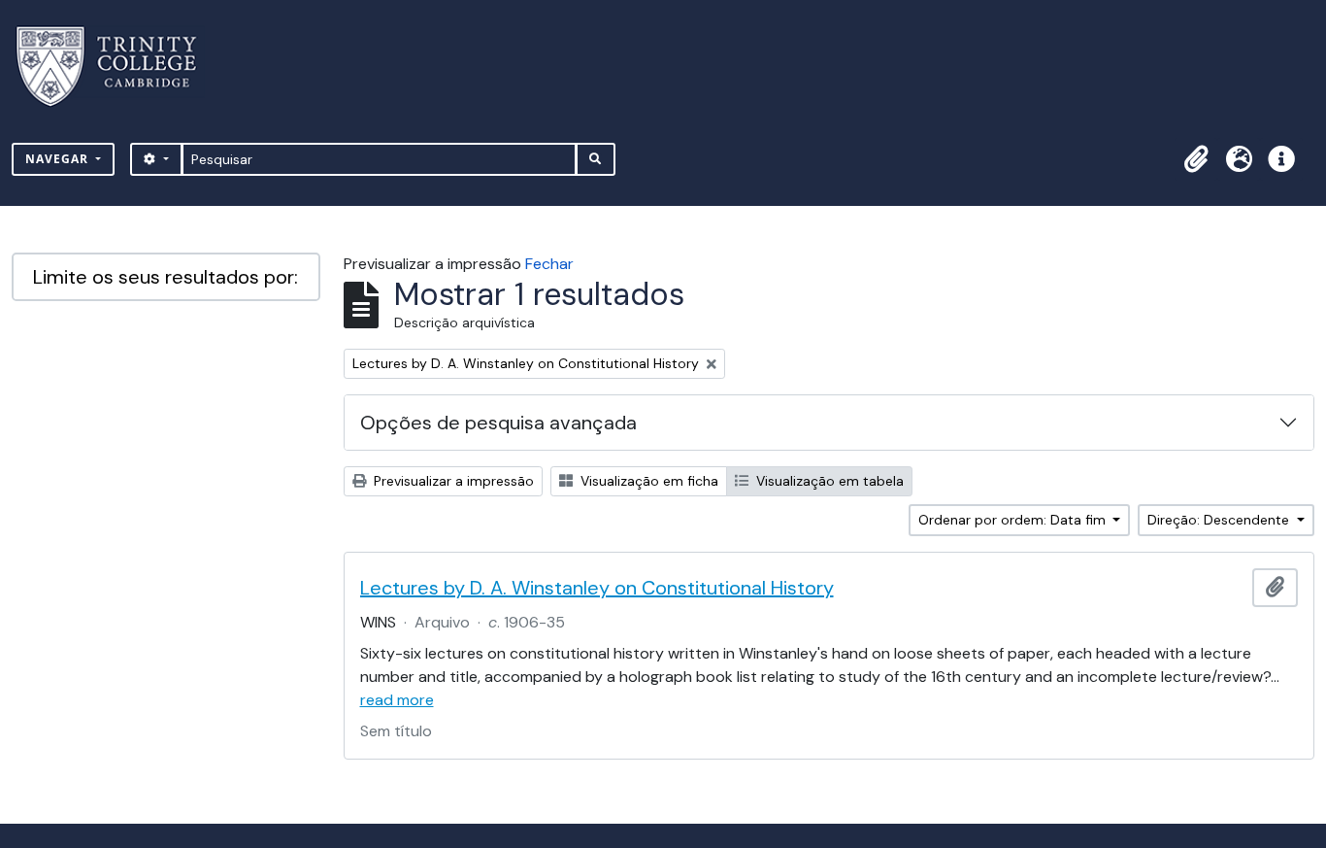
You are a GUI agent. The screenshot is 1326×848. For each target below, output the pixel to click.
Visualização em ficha (647, 481)
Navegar (58, 159)
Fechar (549, 264)
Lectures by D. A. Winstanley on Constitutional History (597, 587)
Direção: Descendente (1220, 519)
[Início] (118, 66)
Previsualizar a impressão (452, 481)
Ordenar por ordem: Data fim (1014, 519)
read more (397, 700)
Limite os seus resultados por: (165, 276)
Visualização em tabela (828, 481)
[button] (1196, 159)
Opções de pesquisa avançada (498, 422)
